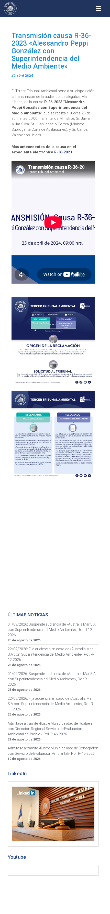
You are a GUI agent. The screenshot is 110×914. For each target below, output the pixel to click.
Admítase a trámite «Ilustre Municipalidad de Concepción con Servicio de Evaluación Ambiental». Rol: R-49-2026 (53, 751)
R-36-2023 (63, 152)
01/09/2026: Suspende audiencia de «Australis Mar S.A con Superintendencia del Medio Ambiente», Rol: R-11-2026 (52, 679)
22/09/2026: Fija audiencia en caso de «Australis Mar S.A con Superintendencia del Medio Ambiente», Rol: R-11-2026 (51, 703)
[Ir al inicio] (10, 8)
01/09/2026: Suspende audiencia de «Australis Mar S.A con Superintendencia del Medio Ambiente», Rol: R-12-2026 (52, 629)
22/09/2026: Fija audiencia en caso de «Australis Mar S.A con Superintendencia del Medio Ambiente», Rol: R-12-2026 (51, 654)
